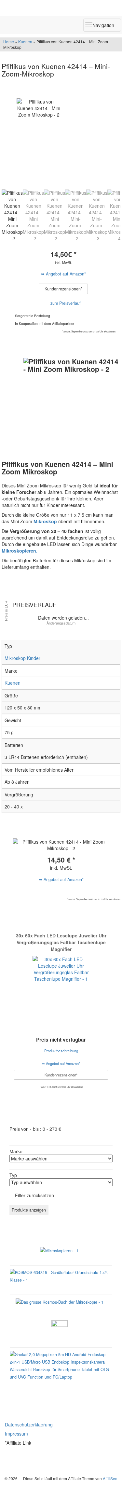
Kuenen (25, 41)
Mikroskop (45, 521)
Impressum (16, 1433)
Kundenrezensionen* (63, 289)
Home (8, 41)
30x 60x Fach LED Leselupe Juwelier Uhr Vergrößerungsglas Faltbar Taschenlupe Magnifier (61, 942)
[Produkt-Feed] (9, 1460)
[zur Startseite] (61, 8)
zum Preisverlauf (65, 303)
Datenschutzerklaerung (29, 1424)
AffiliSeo (110, 1478)
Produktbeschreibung (61, 1050)
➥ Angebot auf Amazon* (63, 274)
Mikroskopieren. (19, 550)
